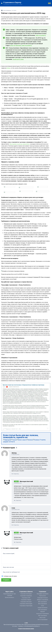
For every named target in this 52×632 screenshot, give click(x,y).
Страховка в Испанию (26, 601)
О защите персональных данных (26, 628)
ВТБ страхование (42, 609)
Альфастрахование (42, 607)
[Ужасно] (14, 440)
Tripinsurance (42, 595)
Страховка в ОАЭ (26, 597)
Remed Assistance (9, 597)
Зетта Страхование (42, 619)
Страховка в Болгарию (26, 593)
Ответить (16, 473)
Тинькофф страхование (42, 593)
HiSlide (8, 68)
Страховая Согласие (42, 597)
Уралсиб (42, 611)
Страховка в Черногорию (26, 605)
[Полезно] (36, 440)
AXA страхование (42, 615)
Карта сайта (9, 591)
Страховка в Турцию (26, 599)
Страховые (42, 591)
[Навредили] (7, 440)
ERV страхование (42, 601)
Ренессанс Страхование (42, 613)
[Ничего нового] (22, 440)
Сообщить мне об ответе (10, 576)
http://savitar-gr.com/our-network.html (19, 144)
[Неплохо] (30, 440)
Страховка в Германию (26, 595)
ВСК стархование (42, 603)
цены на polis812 (41, 35)
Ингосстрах (42, 617)
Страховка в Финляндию (26, 603)
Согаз (42, 605)
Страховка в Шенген (26, 591)
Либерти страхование (42, 599)
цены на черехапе (15, 45)
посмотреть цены (18, 59)
